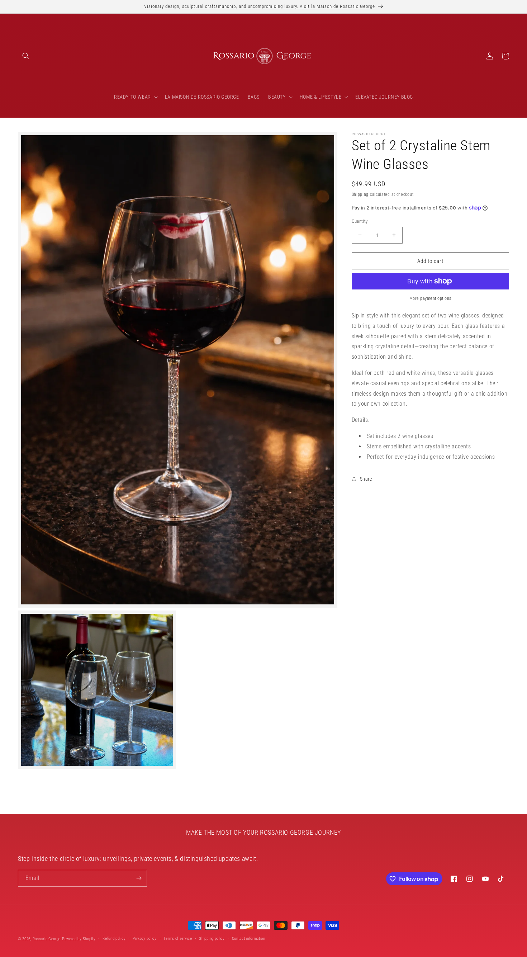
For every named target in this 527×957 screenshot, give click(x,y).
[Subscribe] (139, 878)
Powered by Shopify (79, 939)
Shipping (360, 194)
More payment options (430, 298)
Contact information (248, 938)
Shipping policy (212, 938)
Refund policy (114, 938)
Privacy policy (145, 938)
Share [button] (366, 478)
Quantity (360, 220)
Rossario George (47, 939)
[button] (26, 56)
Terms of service (177, 938)
